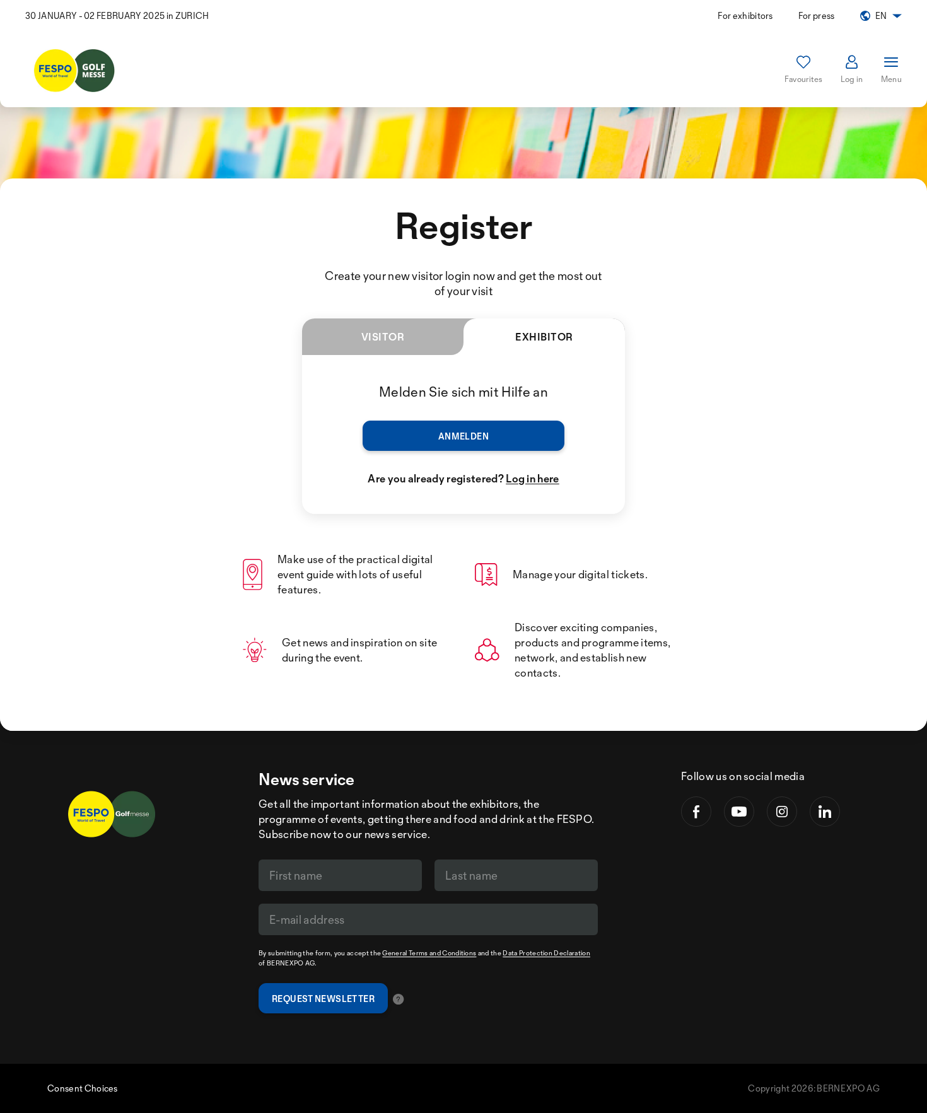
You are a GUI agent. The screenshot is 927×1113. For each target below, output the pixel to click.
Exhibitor (544, 336)
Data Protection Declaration (546, 952)
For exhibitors (745, 15)
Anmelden (463, 436)
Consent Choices (82, 1088)
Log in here (532, 478)
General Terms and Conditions (429, 952)
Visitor (382, 336)
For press (816, 15)
